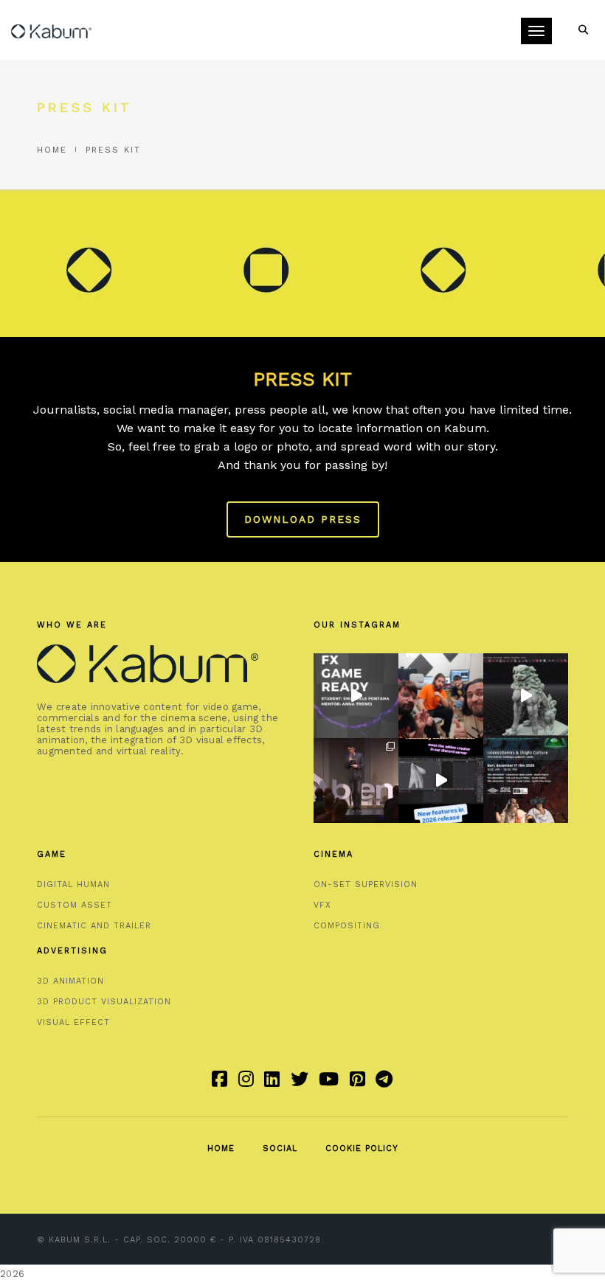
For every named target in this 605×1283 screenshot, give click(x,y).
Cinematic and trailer (94, 926)
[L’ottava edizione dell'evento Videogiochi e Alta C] (525, 780)
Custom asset (74, 905)
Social (280, 1148)
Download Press (303, 519)
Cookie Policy (361, 1148)
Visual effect (73, 1022)
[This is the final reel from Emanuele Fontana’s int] (356, 695)
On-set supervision (366, 884)
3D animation (70, 981)
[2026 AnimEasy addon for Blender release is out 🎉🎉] (440, 780)
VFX (322, 905)
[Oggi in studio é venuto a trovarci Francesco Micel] (440, 695)
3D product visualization (104, 1001)
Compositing (347, 926)
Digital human (73, 884)
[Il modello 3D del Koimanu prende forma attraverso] (525, 695)
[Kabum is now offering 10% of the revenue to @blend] (356, 780)
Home (52, 150)
